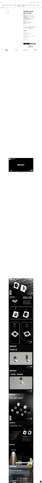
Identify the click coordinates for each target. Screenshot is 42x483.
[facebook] (29, 46)
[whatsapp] (31, 46)
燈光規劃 (24, 6)
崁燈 (3, 7)
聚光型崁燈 (6, 7)
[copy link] (32, 46)
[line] (28, 46)
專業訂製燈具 (18, 6)
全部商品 (2, 7)
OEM (21, 6)
